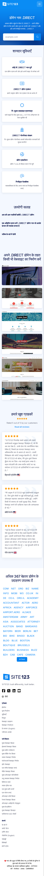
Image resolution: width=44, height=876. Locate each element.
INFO (6, 593)
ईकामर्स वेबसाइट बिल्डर (9, 746)
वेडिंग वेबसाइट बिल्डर (8, 771)
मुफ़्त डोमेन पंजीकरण (8, 750)
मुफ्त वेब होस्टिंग (6, 807)
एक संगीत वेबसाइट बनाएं (9, 768)
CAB (12, 654)
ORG (20, 588)
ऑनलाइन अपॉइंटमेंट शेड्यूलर (11, 803)
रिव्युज (4, 718)
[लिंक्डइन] (14, 690)
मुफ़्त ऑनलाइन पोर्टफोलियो (10, 775)
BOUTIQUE (9, 645)
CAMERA (30, 654)
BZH (5, 654)
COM (6, 588)
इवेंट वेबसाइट (6, 764)
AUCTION (8, 626)
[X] (8, 690)
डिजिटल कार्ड (6, 782)
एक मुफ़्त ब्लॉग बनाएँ (8, 789)
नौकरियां (8, 835)
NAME (35, 588)
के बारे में (4, 825)
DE (4, 598)
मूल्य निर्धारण (6, 711)
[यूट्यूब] (19, 690)
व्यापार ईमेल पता (7, 785)
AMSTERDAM (10, 617)
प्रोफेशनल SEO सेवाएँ (9, 814)
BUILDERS (9, 650)
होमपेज (4, 707)
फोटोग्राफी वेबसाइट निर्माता (10, 761)
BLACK (30, 635)
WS (22, 593)
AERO (35, 602)
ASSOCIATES (18, 621)
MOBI (14, 593)
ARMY (24, 617)
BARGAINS (31, 626)
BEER (18, 631)
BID (5, 635)
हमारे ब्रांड (5, 846)
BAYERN (7, 631)
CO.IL (12, 598)
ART (32, 617)
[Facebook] (4, 690)
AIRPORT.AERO (11, 612)
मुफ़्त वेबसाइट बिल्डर (8, 743)
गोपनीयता (16, 869)
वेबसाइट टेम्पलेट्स (7, 725)
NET (13, 588)
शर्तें (11, 869)
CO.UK (29, 593)
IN (37, 593)
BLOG (6, 640)
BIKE (12, 635)
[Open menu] (39, 4)
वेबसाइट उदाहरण (7, 721)
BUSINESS (23, 650)
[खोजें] (37, 36)
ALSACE (26, 612)
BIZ (27, 588)
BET (36, 631)
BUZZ (34, 650)
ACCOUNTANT (11, 602)
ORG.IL (21, 598)
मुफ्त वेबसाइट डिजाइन (8, 810)
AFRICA (7, 607)
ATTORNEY (33, 621)
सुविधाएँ (4, 714)
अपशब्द (22, 869)
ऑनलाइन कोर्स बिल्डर (8, 796)
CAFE (20, 654)
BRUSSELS (24, 645)
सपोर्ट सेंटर (5, 828)
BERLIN (27, 631)
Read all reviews (22, 427)
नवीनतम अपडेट (7, 732)
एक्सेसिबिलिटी (30, 869)
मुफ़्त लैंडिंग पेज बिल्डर (8, 754)
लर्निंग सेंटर (5, 832)
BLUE (15, 640)
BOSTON (25, 640)
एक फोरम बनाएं (6, 792)
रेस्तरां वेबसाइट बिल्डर (8, 800)
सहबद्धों (4, 839)
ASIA (5, 621)
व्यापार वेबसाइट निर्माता (9, 757)
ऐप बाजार (8, 728)
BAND (19, 626)
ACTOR (25, 602)
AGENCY (18, 607)
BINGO (21, 635)
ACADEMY (33, 598)
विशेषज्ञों (4, 842)
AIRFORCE (31, 607)
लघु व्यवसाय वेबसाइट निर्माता (10, 778)
